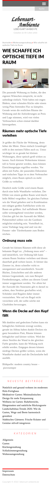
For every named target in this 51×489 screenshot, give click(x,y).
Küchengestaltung (11, 447)
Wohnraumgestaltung (13, 454)
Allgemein (7, 439)
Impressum (8, 471)
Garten (5, 443)
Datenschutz (8, 474)
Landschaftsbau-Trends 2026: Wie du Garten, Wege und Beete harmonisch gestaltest (21, 412)
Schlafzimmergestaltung (14, 450)
